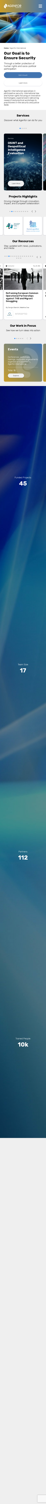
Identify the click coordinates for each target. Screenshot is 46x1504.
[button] (20, 128)
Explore (16, 376)
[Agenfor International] (12, 6)
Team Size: (23, 664)
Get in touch (23, 75)
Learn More (16, 183)
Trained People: (23, 1039)
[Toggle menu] (40, 6)
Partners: (23, 852)
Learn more (23, 83)
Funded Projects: (23, 477)
